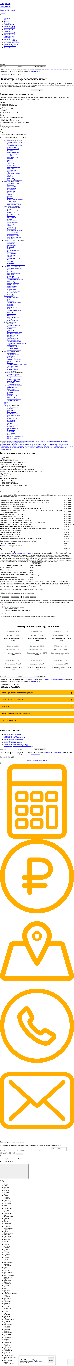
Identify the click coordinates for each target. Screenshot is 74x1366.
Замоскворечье (11, 186)
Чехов (9, 175)
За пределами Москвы (9, 477)
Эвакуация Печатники (14, 310)
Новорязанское (11, 412)
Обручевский (11, 397)
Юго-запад (7, 386)
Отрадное (10, 256)
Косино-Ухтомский (13, 278)
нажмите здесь (35, 71)
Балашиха (25, 441)
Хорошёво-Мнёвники (14, 379)
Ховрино (42, 447)
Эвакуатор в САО (9, 37)
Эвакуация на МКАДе (10, 41)
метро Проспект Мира (14, 204)
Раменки (10, 363)
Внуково (65, 441)
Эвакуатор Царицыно (14, 340)
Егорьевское (11, 420)
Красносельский (12, 188)
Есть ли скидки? (7, 706)
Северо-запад (8, 372)
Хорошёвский (11, 229)
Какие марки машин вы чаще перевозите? (16, 713)
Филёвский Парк (12, 366)
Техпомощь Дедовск (13, 173)
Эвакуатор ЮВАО (9, 28)
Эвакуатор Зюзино (13, 390)
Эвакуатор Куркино (13, 374)
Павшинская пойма (13, 152)
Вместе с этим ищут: (9, 720)
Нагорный (10, 337)
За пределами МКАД (8, 482)
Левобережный (12, 221)
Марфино (10, 252)
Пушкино (10, 172)
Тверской (10, 194)
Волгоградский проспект (15, 199)
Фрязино (31, 447)
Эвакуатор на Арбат (13, 183)
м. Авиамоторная (12, 320)
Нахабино (10, 150)
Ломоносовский (12, 395)
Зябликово (10, 330)
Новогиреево (28, 446)
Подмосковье (8, 140)
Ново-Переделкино (13, 358)
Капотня (9, 299)
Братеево (37, 441)
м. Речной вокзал (12, 232)
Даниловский (11, 327)
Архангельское (17, 441)
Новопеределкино (38, 446)
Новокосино (11, 281)
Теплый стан (15, 447)
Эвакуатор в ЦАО (9, 33)
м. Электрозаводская (13, 291)
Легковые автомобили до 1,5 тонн (12, 464)
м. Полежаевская (12, 234)
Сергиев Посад (12, 165)
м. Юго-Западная (12, 369)
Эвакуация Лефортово (14, 302)
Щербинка (10, 168)
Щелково (10, 158)
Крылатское (53, 444)
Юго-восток (7, 296)
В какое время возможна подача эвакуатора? (17, 693)
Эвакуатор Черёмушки (14, 399)
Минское (10, 408)
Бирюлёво (10, 323)
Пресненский (11, 191)
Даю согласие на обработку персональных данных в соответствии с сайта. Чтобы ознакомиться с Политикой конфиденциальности (36, 680)
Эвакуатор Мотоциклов (11, 44)
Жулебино (10, 444)
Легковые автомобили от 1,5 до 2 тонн (14, 466)
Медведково (11, 260)
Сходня (8, 447)
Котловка (10, 394)
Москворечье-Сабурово (14, 332)
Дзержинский (4, 443)
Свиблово (64, 446)
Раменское (10, 160)
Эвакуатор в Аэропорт (14, 207)
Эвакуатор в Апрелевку (14, 142)
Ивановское (11, 274)
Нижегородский (12, 307)
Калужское (10, 426)
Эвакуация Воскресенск (14, 180)
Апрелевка (8, 441)
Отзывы (6, 21)
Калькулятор (7, 23)
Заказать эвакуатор (37, 90)
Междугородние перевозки (12, 42)
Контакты (7, 18)
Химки (36, 447)
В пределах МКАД (8, 480)
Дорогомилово (11, 353)
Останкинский (11, 255)
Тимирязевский (12, 227)
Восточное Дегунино (13, 214)
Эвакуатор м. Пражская (14, 346)
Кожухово (10, 294)
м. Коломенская (12, 345)
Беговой (9, 209)
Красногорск (46, 444)
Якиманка (10, 198)
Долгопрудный (12, 147)
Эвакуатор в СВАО (10, 34)
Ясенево (10, 449)
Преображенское (12, 284)
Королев (30, 444)
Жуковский (10, 163)
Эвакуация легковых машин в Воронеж (16, 744)
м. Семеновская (12, 292)
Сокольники (11, 288)
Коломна (10, 162)
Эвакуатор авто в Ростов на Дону (14, 734)
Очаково (53, 446)
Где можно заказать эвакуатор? (12, 699)
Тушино (9, 377)
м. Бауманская (11, 201)
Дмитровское (11, 433)
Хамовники (10, 196)
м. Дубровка (11, 319)
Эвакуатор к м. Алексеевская (16, 265)
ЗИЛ (8, 309)
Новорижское (11, 410)
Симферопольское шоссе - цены (21, 553)
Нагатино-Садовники (14, 333)
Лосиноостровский (13, 250)
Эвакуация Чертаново (14, 341)
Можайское (10, 431)
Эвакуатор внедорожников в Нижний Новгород (18, 746)
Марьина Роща (11, 253)
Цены (5, 20)
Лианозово (10, 248)
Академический (12, 387)
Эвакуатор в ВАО (9, 31)
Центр (5, 181)
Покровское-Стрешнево (14, 376)
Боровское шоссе (12, 425)
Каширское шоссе (12, 413)
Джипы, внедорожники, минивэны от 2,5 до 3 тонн (18, 469)
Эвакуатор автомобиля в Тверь (13, 739)
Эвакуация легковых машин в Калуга (15, 742)
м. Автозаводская (12, 348)
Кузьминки (10, 301)
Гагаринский (11, 389)
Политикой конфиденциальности (54, 70)
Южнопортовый (12, 315)
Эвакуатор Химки (12, 157)
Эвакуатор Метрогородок (15, 279)
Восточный (10, 271)
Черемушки (55, 447)
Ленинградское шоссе (14, 415)
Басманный (10, 185)
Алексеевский (11, 242)
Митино (15, 446)
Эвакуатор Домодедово (14, 145)
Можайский (11, 356)
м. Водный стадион (13, 235)
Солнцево (70, 446)
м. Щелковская (11, 289)
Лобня (59, 444)
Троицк (9, 155)
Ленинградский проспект (15, 230)
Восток (6, 266)
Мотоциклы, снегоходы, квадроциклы (14, 462)
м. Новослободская (13, 203)
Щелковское (11, 421)
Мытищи (21, 446)
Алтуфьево (10, 243)
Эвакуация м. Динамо (14, 237)
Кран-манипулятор (9, 24)
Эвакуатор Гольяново (13, 273)
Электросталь (11, 170)
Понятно (50, 1360)
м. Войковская (11, 238)
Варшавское (11, 417)
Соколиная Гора (12, 286)
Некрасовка (10, 305)
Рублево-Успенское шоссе (15, 436)
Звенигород (17, 444)
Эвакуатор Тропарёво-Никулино (17, 364)
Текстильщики (11, 314)
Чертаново (62, 447)
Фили (26, 447)
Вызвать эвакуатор (40, 66)
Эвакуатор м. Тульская (14, 350)
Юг (5, 322)
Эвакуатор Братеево (13, 325)
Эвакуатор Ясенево (13, 400)
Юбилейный (4, 449)
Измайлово (10, 276)
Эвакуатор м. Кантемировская (16, 343)
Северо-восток (8, 240)
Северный (10, 261)
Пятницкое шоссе (12, 428)
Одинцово (47, 446)
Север (5, 206)
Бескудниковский (12, 211)
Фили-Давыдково (12, 368)
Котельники (37, 444)
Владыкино (58, 441)
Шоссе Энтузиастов (13, 438)
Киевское (10, 435)
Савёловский (11, 224)
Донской (10, 328)
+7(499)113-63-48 (5, 4)
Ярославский (11, 263)
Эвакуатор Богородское (14, 268)
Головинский (11, 216)
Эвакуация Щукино (13, 381)
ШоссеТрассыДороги (6, 403)
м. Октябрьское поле (13, 384)
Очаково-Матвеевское (14, 359)
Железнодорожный (13, 149)
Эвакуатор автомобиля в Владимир (14, 737)
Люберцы (3, 446)
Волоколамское (12, 418)
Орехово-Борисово (13, 338)
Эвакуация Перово (13, 283)
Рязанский (10, 312)
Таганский (10, 193)
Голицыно (10, 176)
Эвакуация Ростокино (14, 258)
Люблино (9, 446)
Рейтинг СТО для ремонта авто (37, 760)
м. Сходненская (12, 382)
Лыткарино (65, 444)
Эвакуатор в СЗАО (9, 39)
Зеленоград (24, 444)
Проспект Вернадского (14, 361)
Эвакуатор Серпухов (13, 167)
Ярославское (11, 430)
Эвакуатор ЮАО (9, 29)
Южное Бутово (45, 441)
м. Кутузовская (11, 371)
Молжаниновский (12, 222)
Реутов (58, 446)
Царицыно (48, 447)
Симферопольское (12, 407)
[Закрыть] (14, 1171)
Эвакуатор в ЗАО (9, 36)
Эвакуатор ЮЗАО (9, 26)
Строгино (3, 447)
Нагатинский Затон (13, 335)
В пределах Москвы (8, 475)
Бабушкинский (11, 245)
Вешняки (10, 270)
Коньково (10, 392)
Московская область (10, 46)
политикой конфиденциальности (34, 1360)
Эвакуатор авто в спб (10, 736)
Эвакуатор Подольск (13, 154)
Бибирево (31, 441)
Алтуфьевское (11, 423)
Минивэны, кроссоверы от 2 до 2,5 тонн (14, 468)
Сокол (9, 225)
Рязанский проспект (13, 317)
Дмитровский (11, 217)
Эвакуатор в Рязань (10, 741)
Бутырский (10, 247)
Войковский (11, 212)
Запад (5, 351)
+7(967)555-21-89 (5, 7)
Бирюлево (10, 144)
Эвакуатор (7, 47)
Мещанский (11, 189)
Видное (52, 441)
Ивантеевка (10, 178)
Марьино (10, 304)
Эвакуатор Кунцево (13, 354)
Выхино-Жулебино (13, 297)
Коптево (9, 219)
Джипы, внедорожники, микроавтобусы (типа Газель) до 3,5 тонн (22, 471)
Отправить (19, 1154)
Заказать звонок (37, 563)
